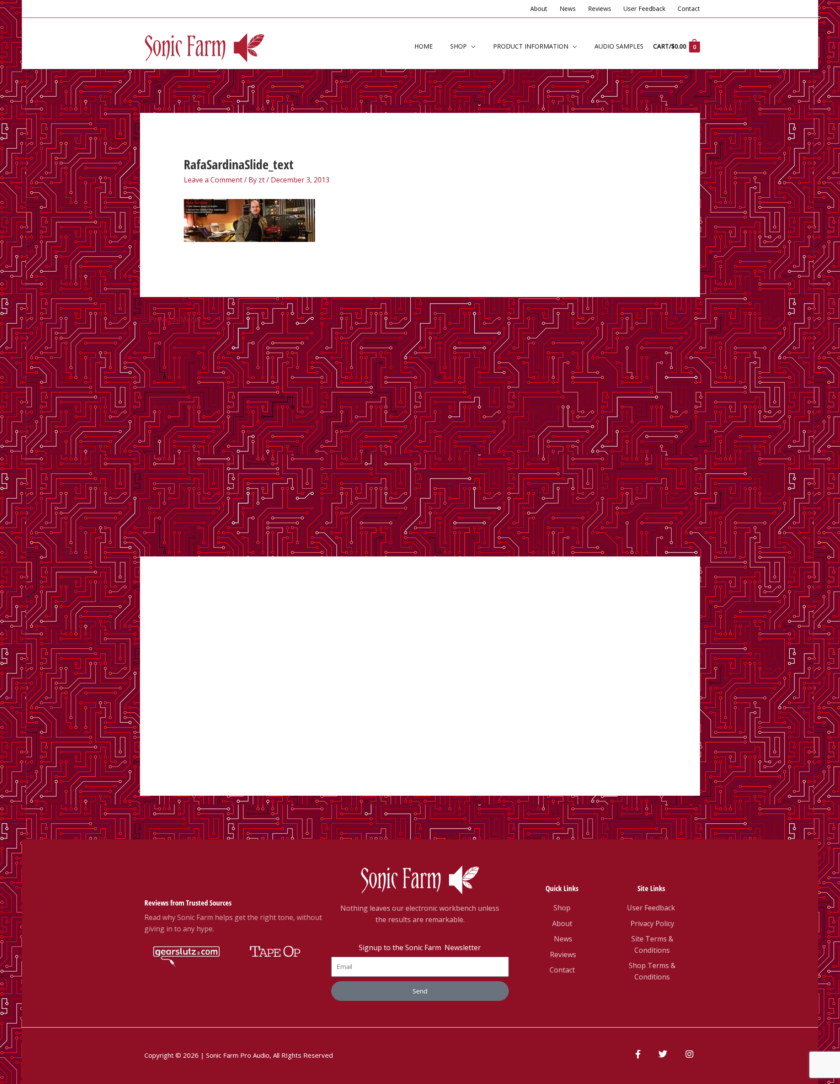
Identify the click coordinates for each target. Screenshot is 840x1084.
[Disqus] (420, 438)
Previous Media (170, 319)
